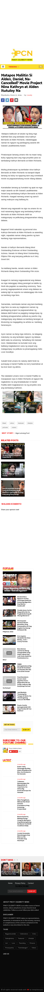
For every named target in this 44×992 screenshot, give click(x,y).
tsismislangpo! (23, 948)
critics (12, 423)
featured (21, 423)
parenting (22, 943)
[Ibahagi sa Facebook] (3, 100)
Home (10, 883)
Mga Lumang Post (22, 433)
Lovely (29, 95)
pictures (5, 427)
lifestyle (30, 423)
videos (14, 427)
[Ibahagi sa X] (7, 100)
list (6, 943)
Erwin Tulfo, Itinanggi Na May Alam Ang (10, 873)
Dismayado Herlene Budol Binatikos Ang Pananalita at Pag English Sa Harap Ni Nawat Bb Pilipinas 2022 (17, 626)
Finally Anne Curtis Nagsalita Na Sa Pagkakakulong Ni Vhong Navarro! (24, 613)
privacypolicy (9, 948)
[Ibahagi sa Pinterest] (12, 100)
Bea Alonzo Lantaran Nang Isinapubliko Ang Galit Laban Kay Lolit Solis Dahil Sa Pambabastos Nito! (17, 654)
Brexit (4, 423)
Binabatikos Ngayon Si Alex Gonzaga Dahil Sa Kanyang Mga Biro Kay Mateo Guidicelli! (24, 601)
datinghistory (9, 938)
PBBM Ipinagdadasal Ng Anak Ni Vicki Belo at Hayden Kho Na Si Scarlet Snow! (24, 667)
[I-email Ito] (16, 100)
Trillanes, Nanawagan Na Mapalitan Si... (31, 873)
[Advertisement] (22, 23)
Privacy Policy (20, 883)
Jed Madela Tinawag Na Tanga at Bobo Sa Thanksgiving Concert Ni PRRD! (24, 696)
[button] (3, 66)
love (13, 943)
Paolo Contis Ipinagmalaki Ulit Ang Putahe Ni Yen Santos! (24, 708)
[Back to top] (39, 987)
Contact (31, 883)
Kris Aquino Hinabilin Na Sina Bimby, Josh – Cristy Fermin (23, 638)
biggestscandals (10, 934)
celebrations (24, 934)
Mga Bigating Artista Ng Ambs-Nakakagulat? (17, 589)
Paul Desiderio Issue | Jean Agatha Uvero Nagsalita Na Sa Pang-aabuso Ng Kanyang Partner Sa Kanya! (17, 682)
